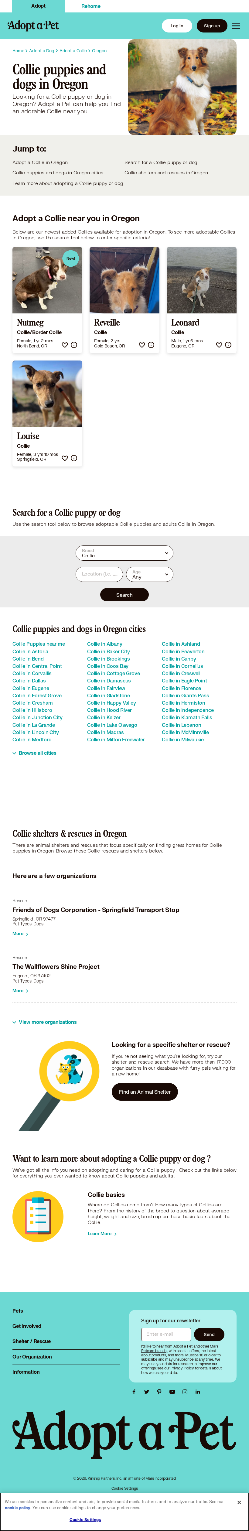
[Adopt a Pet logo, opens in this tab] (124, 1440)
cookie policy (17, 1507)
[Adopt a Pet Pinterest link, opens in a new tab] (161, 1392)
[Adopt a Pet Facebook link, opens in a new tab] (135, 1392)
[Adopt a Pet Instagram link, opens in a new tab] (186, 1392)
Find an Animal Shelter (145, 1092)
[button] (65, 345)
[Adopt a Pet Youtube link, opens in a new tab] (173, 1392)
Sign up (212, 25)
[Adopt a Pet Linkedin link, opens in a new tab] (198, 1392)
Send (209, 1334)
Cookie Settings (124, 1488)
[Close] (239, 1502)
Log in (177, 25)
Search (124, 595)
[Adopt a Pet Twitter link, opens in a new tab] (148, 1392)
